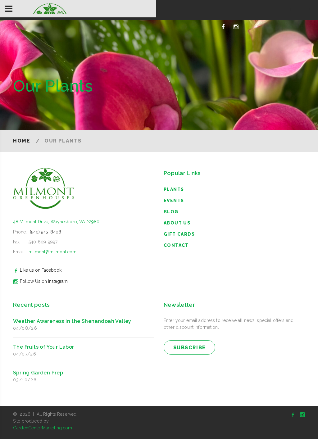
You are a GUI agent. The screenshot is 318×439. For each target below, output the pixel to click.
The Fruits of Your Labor (43, 347)
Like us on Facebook (40, 270)
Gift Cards (179, 234)
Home (21, 141)
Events (174, 200)
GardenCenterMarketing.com (42, 427)
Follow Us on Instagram (44, 281)
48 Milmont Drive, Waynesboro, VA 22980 (56, 221)
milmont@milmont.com (52, 251)
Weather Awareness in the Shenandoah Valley (72, 321)
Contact (176, 245)
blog (171, 211)
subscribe (189, 348)
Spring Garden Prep (38, 373)
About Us (177, 222)
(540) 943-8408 (45, 231)
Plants (174, 189)
